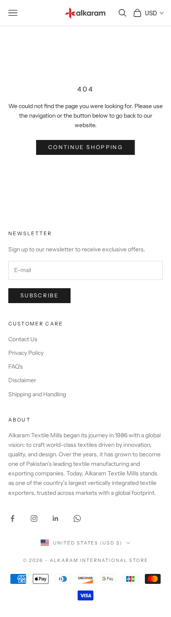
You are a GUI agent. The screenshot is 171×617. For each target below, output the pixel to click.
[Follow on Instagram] (34, 518)
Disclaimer (22, 380)
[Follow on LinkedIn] (55, 518)
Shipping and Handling (37, 394)
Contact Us (22, 339)
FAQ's (15, 366)
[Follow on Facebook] (12, 518)
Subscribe (39, 295)
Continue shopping (85, 147)
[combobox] (153, 13)
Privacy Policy (26, 353)
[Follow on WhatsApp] (77, 518)
